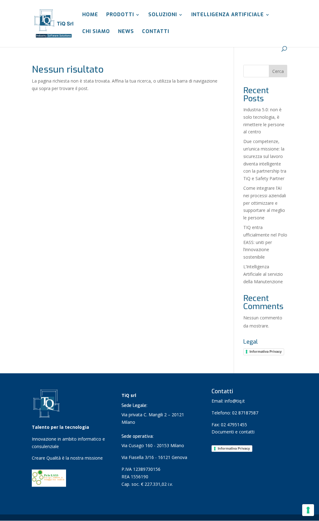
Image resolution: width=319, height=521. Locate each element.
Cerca (278, 71)
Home (90, 15)
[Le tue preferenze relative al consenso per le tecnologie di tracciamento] (308, 510)
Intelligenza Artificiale (227, 15)
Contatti (155, 32)
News (126, 32)
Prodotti (120, 15)
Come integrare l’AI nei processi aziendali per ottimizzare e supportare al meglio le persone (264, 203)
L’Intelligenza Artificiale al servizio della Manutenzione (263, 274)
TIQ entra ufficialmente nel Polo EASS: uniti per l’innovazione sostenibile (265, 242)
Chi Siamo (96, 32)
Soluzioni (162, 15)
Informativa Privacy (266, 351)
